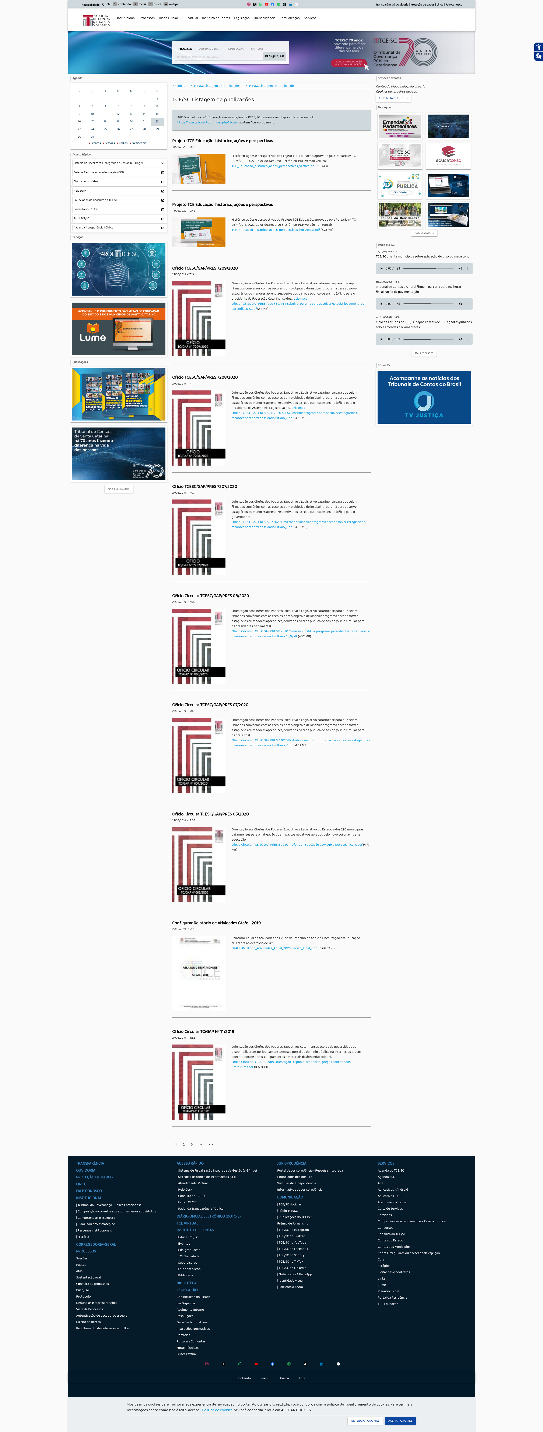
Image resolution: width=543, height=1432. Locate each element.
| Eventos (183, 1244)
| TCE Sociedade (188, 1257)
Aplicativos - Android (393, 1190)
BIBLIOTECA (187, 1283)
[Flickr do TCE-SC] (295, 5)
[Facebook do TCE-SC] (271, 5)
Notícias (257, 48)
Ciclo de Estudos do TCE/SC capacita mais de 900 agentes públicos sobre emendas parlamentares (424, 325)
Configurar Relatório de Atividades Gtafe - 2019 (216, 923)
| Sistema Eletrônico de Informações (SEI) (206, 1177)
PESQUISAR (274, 56)
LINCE (81, 1185)
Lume (382, 1285)
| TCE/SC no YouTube (291, 1243)
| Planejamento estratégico (95, 1224)
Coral (381, 1260)
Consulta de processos (92, 1284)
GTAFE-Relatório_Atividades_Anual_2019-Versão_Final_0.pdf (275, 949)
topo (302, 1379)
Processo (185, 49)
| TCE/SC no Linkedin (291, 1268)
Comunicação (289, 21)
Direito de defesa (88, 1322)
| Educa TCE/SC (187, 1238)
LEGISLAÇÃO (187, 1290)
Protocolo (83, 1297)
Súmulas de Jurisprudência (296, 1184)
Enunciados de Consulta (294, 1177)
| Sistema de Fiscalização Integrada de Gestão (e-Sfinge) (217, 1171)
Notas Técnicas (188, 1348)
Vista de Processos (89, 1310)
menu (142, 4)
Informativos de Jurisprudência (300, 1190)
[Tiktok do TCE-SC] (283, 5)
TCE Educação (388, 1304)
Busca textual (187, 1354)
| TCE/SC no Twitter (291, 1237)
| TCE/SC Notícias (289, 1205)
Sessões (82, 1259)
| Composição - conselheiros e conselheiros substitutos (116, 1212)
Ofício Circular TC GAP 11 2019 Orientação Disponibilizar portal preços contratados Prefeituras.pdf (291, 1064)
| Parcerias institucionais (94, 1231)
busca (157, 4)
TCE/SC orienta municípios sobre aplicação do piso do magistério (423, 257)
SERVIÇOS (386, 1164)
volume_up (109, 4)
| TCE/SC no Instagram (293, 1230)
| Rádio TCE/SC (287, 1211)
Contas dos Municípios (394, 1247)
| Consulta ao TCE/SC (191, 1196)
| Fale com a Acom (290, 1287)
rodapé (173, 4)
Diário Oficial (168, 18)
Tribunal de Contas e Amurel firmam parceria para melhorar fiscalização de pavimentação (418, 289)
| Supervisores (187, 1263)
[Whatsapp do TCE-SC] (259, 5)
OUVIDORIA (85, 1171)
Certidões (385, 1215)
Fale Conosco (453, 5)
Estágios (384, 1266)
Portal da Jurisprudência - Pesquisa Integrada (310, 1171)
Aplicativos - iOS (389, 1196)
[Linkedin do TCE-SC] (289, 5)
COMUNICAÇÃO (290, 1198)
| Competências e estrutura (95, 1218)
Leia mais (300, 299)
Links (381, 1279)
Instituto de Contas (216, 18)
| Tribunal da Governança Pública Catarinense (108, 1205)
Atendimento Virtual (392, 1203)
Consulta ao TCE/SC (392, 1234)
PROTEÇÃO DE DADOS (94, 1178)
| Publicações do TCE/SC (294, 1217)
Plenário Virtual (389, 1292)
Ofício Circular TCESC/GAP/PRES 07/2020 (210, 705)
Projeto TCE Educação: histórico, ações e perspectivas (222, 141)
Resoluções (185, 1316)
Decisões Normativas (192, 1323)
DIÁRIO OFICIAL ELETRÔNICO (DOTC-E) (209, 1217)
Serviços (309, 21)
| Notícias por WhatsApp (294, 1275)
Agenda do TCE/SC (391, 1171)
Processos (146, 21)
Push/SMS (83, 1291)
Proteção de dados (422, 5)
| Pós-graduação (188, 1250)
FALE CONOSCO (89, 1191)
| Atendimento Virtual (192, 1184)
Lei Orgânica (186, 1304)
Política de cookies (217, 1410)
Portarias (183, 1335)
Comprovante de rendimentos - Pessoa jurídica (412, 1222)
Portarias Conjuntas (191, 1342)
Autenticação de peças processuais (101, 1316)
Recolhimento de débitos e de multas (103, 1329)
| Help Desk (184, 1190)
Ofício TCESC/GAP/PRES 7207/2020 (204, 487)
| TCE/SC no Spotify (291, 1256)
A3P (380, 1184)
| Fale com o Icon (189, 1269)
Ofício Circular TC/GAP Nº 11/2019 (203, 1032)
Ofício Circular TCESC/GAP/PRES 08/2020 (210, 596)
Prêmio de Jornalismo (292, 1224)
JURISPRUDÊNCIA (291, 1164)
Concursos (385, 1228)
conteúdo (124, 4)
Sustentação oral (88, 1278)
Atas (79, 1271)
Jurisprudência (264, 21)
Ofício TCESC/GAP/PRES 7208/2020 (205, 378)
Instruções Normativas (193, 1329)
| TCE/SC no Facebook (292, 1249)
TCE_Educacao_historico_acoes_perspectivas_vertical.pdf (274, 166)
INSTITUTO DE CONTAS (195, 1231)
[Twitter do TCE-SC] (253, 5)
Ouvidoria (402, 5)
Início (181, 86)
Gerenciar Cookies (393, 98)
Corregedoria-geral (96, 1245)
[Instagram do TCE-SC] (248, 5)
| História (82, 1237)
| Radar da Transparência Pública (200, 1209)
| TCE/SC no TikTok (290, 1262)
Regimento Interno (190, 1310)
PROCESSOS (86, 1252)
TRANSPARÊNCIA (90, 1164)
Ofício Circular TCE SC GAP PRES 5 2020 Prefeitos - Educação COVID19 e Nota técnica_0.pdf (297, 845)
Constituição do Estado (194, 1297)
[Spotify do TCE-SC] (277, 5)
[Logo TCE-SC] (96, 29)
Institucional (125, 21)
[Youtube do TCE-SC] (265, 5)
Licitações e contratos (394, 1273)
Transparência (385, 5)
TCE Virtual (190, 18)
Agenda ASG (386, 1177)
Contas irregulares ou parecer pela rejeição (409, 1253)
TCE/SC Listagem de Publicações (217, 86)
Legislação (241, 21)
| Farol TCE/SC (186, 1203)
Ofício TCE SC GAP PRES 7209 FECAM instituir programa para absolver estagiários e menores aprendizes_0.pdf (298, 306)
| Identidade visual (290, 1281)
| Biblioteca (185, 1276)
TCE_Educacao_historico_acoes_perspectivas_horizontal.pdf (276, 230)
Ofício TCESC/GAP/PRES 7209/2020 (205, 269)
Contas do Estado (390, 1241)
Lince (440, 5)
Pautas (81, 1265)
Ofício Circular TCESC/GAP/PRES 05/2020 (210, 814)
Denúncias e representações (96, 1303)
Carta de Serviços (390, 1209)
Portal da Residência (392, 1298)
